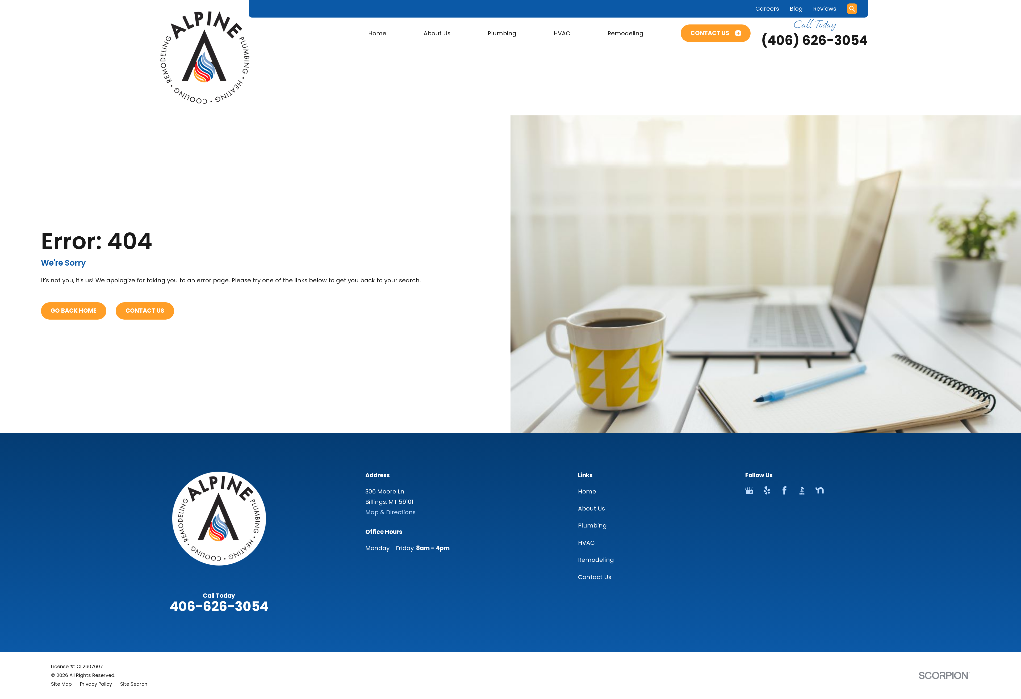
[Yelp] (767, 490)
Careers (767, 9)
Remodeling (596, 560)
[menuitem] (61, 684)
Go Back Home (74, 311)
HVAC (586, 543)
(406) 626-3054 (814, 40)
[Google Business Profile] (749, 490)
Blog (796, 9)
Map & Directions (390, 512)
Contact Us (710, 33)
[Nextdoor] (819, 490)
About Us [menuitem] (437, 33)
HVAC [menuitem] (562, 33)
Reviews (824, 9)
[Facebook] (784, 490)
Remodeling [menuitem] (625, 33)
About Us (591, 508)
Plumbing (592, 525)
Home (587, 491)
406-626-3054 (219, 606)
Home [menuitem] (377, 33)
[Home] (205, 58)
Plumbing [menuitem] (502, 33)
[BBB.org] (802, 490)
